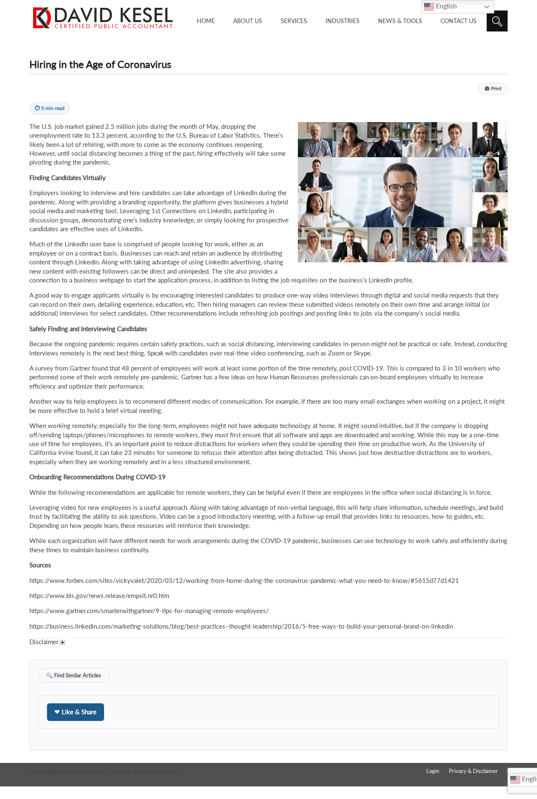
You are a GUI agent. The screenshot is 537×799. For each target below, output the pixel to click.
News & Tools (400, 20)
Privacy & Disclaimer (473, 771)
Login (432, 771)
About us (247, 20)
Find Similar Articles (73, 675)
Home (206, 20)
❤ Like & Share (75, 711)
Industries (343, 20)
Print (493, 88)
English (445, 6)
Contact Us (459, 20)
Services (294, 20)
